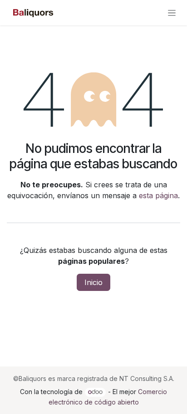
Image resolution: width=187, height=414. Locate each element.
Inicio (93, 282)
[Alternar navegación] (171, 13)
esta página (158, 195)
